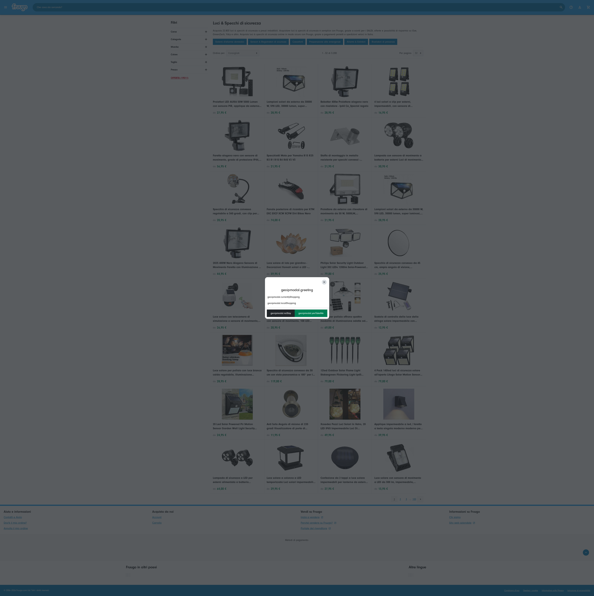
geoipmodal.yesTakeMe (311, 313)
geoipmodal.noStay (281, 313)
